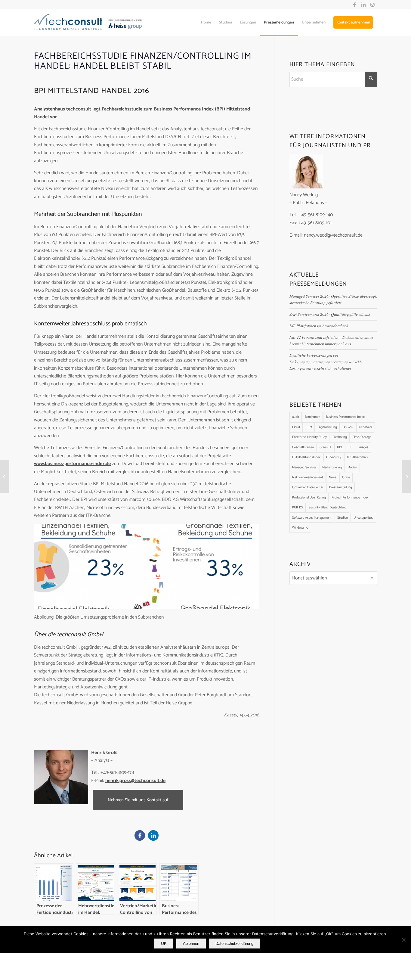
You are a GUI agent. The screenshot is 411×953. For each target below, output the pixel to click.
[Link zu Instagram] (372, 4)
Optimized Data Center (307, 487)
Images (363, 447)
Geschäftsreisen (303, 447)
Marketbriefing (332, 467)
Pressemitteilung (340, 487)
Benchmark (312, 417)
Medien (352, 467)
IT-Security (333, 457)
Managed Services (304, 467)
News (332, 477)
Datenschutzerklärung (234, 943)
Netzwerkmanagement (307, 477)
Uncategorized (363, 517)
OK (164, 943)
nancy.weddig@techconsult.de (333, 235)
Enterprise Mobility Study (309, 437)
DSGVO (348, 427)
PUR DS (297, 507)
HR (350, 447)
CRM (309, 427)
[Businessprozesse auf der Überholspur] (4, 476)
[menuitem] (206, 22)
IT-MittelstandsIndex (306, 457)
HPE (340, 447)
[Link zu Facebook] (354, 4)
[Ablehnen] (403, 940)
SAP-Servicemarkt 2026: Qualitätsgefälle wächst (329, 314)
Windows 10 (300, 527)
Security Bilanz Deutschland (328, 507)
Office (346, 477)
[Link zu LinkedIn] (363, 4)
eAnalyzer (365, 427)
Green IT (325, 447)
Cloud (296, 427)
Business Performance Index (345, 417)
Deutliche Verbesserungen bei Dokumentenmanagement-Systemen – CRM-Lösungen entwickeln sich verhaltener (325, 361)
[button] (139, 835)
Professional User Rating (309, 497)
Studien (342, 517)
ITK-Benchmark (357, 457)
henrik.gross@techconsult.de (135, 781)
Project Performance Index (350, 497)
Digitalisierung (327, 427)
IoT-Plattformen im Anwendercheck (318, 325)
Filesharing (339, 437)
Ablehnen (191, 943)
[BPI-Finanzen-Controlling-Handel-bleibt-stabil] (146, 566)
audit (295, 417)
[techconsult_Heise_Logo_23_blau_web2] (94, 22)
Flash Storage (362, 437)
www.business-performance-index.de (72, 464)
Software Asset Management (312, 517)
